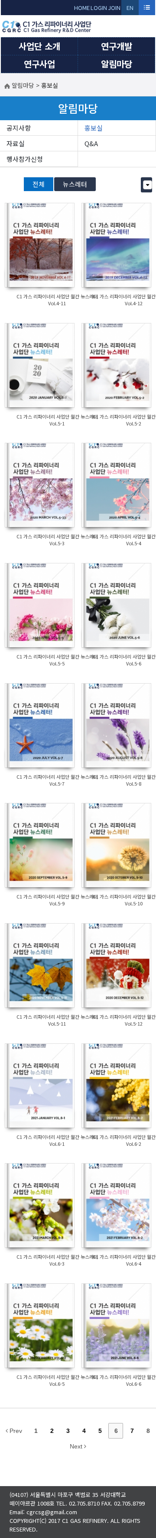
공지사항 (18, 127)
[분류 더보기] (147, 184)
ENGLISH (130, 9)
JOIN (114, 7)
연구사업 (39, 64)
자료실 (15, 143)
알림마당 (116, 64)
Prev (15, 1430)
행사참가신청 (24, 158)
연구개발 (116, 46)
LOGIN (99, 7)
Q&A (91, 143)
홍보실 (93, 127)
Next (77, 1446)
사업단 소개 (39, 46)
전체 (38, 184)
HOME (82, 7)
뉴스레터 (75, 184)
